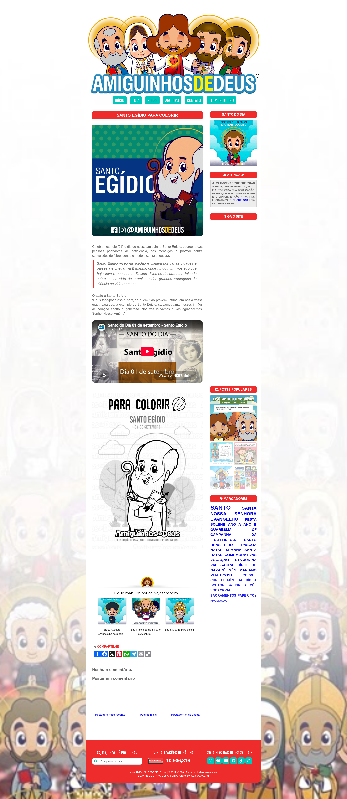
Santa (249, 508)
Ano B (250, 524)
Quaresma (221, 530)
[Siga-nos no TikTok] (241, 760)
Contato (194, 100)
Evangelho (224, 519)
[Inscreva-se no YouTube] (225, 760)
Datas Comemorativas (233, 555)
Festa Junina (243, 560)
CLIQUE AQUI (240, 200)
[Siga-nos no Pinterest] (233, 760)
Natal (216, 550)
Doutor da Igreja (228, 585)
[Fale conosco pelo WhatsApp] (248, 760)
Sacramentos (223, 595)
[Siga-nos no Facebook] (218, 760)
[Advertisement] (147, 563)
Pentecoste (222, 575)
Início (119, 100)
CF (254, 530)
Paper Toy (247, 595)
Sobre (152, 100)
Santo (220, 507)
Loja (135, 100)
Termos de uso (221, 100)
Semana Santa (241, 550)
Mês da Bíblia (242, 580)
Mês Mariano (243, 570)
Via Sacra (221, 565)
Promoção (218, 600)
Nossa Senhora (233, 513)
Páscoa (249, 545)
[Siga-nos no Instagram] (210, 760)
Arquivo (172, 100)
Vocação (219, 560)
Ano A (234, 524)
